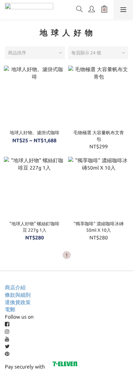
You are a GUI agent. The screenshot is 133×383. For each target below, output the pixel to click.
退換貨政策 (18, 302)
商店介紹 (15, 287)
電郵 (10, 309)
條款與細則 (18, 295)
